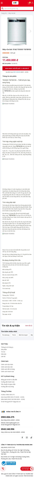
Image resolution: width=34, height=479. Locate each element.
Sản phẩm (4, 349)
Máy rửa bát (11, 13)
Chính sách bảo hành (7, 364)
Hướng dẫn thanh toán (7, 382)
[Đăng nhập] (32, 2)
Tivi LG (14, 335)
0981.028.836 (17, 72)
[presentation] (30, 31)
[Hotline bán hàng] (3, 468)
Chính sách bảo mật (7, 367)
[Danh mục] (1, 3)
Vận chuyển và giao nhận (8, 384)
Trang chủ (4, 13)
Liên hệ (3, 356)
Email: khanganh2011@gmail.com (11, 401)
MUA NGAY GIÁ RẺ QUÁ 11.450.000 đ (17, 68)
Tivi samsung (5, 335)
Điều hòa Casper (23, 335)
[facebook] (22, 437)
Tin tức (3, 352)
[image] (17, 31)
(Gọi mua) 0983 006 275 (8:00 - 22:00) (12, 397)
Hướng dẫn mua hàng (7, 386)
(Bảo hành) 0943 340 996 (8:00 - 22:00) (13, 399)
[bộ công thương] (8, 463)
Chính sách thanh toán (7, 371)
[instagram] (26, 437)
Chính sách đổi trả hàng (8, 369)
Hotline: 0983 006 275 (8, 394)
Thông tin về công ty (7, 347)
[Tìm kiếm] (2, 8)
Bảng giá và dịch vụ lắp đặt (9, 379)
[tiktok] (31, 437)
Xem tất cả (28, 325)
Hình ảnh (3, 354)
